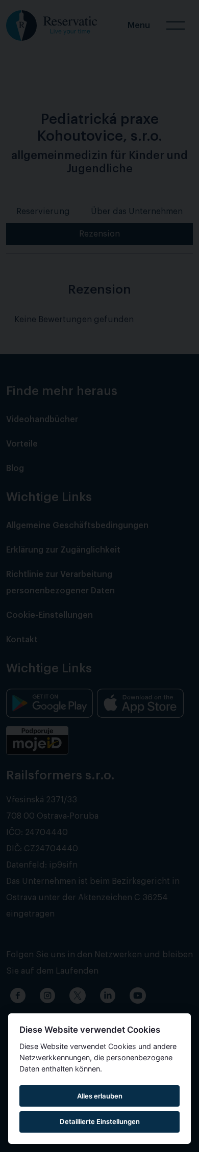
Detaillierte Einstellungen (100, 1121)
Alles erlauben (99, 1096)
